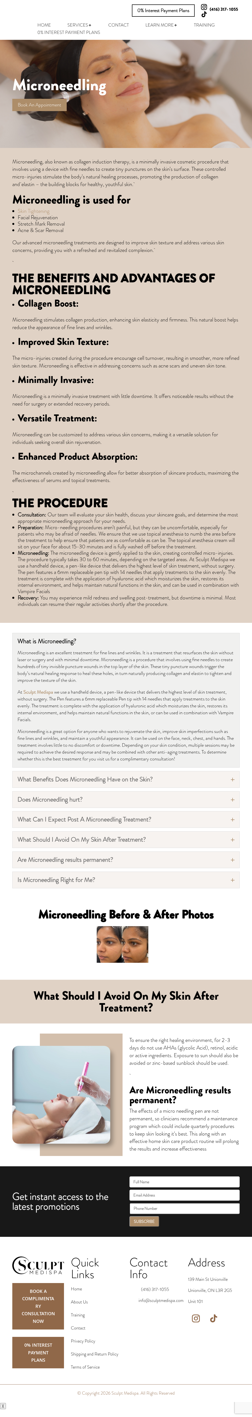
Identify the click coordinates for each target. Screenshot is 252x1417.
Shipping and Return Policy (94, 1354)
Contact (78, 1328)
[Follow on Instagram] (196, 1318)
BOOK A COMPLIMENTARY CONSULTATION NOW (38, 1306)
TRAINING (204, 25)
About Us (79, 1302)
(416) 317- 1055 (224, 9)
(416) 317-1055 (155, 1289)
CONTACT (118, 25)
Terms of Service (85, 1367)
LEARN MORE (159, 25)
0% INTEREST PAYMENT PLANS (68, 33)
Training (78, 1315)
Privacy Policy (83, 1341)
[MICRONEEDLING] (122, 961)
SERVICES (77, 25)
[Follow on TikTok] (204, 14)
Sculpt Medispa (38, 692)
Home (76, 1289)
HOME (44, 25)
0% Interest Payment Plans (163, 10)
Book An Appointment (39, 104)
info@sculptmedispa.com (161, 1300)
